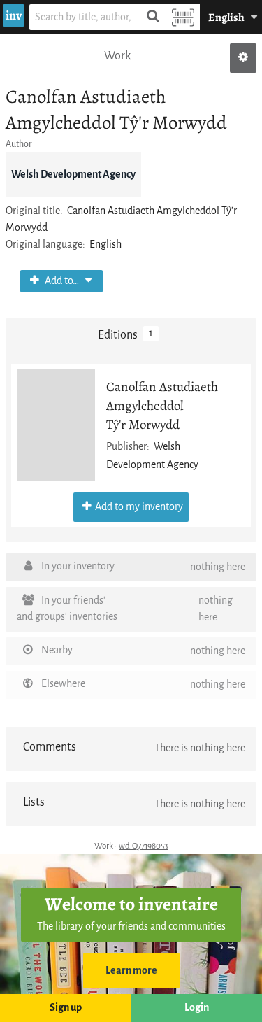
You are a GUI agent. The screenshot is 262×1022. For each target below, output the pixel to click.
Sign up (66, 1007)
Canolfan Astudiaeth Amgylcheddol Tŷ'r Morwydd (162, 405)
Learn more (131, 970)
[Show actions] (243, 58)
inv (14, 15)
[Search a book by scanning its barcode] (183, 17)
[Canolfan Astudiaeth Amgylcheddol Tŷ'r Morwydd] (56, 425)
